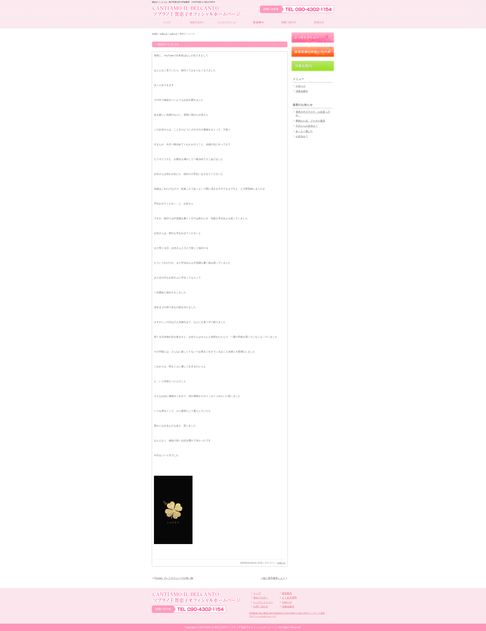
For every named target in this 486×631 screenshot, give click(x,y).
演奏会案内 (303, 66)
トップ (167, 22)
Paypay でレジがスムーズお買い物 (173, 578)
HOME (155, 34)
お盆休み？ (302, 136)
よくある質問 (289, 597)
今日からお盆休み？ (307, 126)
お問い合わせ (288, 22)
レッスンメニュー (228, 22)
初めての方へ (197, 22)
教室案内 (258, 22)
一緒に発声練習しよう (272, 578)
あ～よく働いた (304, 131)
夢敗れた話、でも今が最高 (310, 120)
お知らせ (319, 22)
